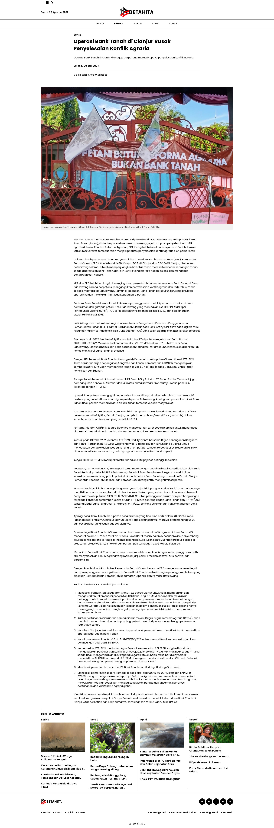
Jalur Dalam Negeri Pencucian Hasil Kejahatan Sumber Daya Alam (159, 773)
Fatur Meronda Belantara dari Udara (208, 769)
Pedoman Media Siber (184, 812)
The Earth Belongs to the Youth (209, 756)
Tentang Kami (158, 812)
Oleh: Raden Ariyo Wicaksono (91, 74)
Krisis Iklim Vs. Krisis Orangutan (160, 779)
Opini (155, 23)
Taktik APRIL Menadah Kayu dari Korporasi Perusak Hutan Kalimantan (111, 788)
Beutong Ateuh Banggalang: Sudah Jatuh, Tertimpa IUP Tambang (108, 779)
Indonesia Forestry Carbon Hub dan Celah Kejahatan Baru (160, 762)
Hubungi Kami (210, 812)
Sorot (138, 23)
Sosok (173, 23)
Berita (118, 23)
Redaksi (227, 812)
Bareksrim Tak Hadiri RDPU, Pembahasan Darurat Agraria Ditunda (60, 778)
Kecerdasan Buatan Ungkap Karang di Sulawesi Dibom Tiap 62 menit (63, 769)
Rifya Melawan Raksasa (204, 762)
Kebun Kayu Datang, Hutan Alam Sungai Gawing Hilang (111, 767)
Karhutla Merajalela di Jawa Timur (59, 785)
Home (100, 23)
